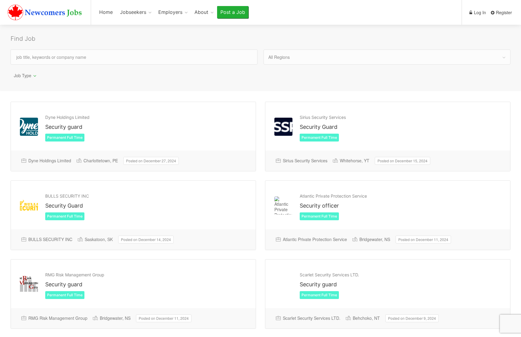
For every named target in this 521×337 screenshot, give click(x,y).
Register (503, 12)
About (201, 12)
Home (106, 12)
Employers (170, 12)
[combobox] (387, 57)
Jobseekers (133, 12)
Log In (479, 12)
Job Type (22, 75)
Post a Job (232, 12)
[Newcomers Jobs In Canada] (45, 13)
